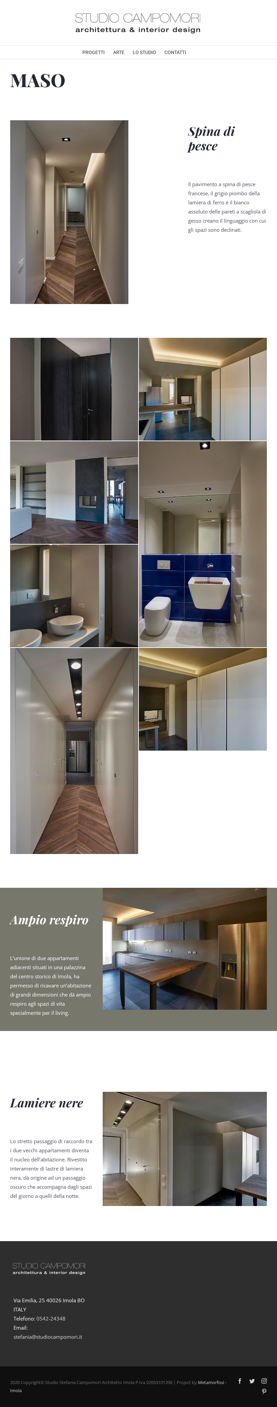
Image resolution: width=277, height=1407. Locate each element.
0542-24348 (51, 1318)
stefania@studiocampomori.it (48, 1336)
